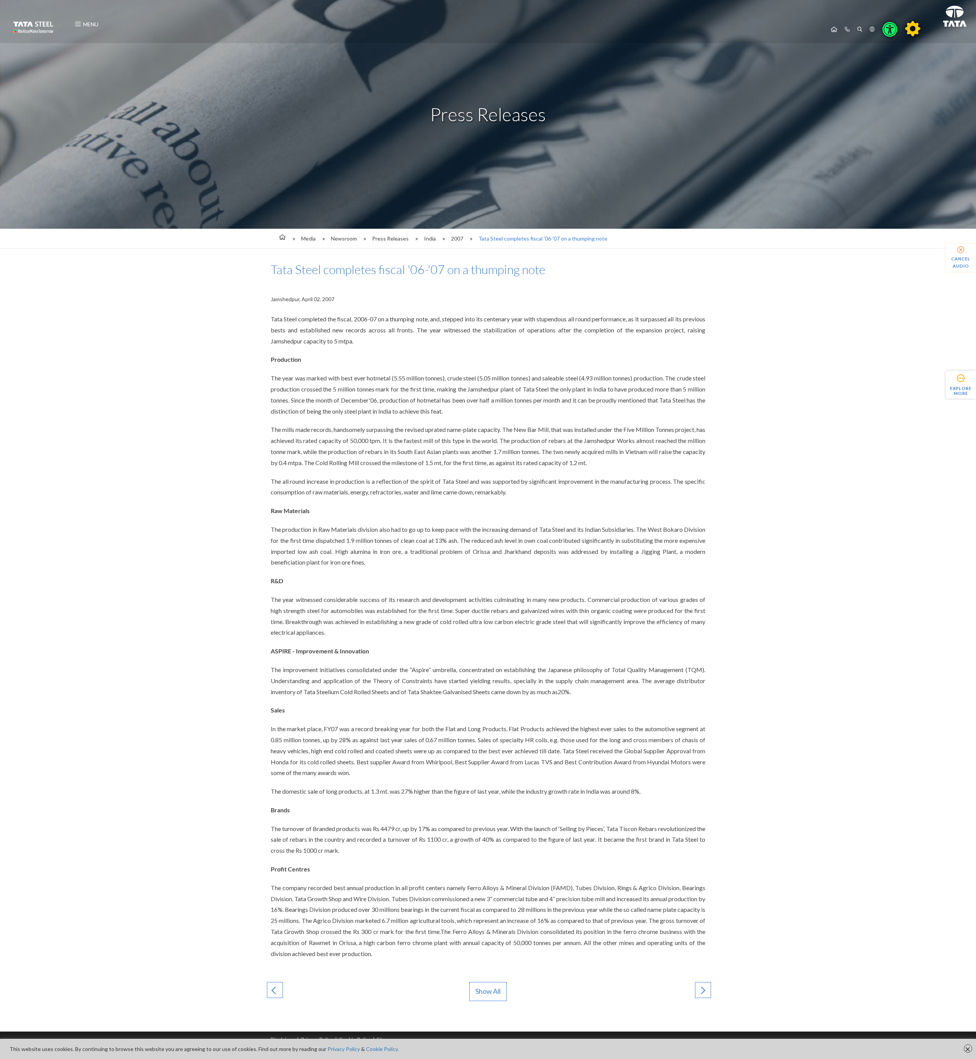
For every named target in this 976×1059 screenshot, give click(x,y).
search (859, 29)
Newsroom (344, 238)
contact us (847, 29)
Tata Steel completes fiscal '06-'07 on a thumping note (542, 238)
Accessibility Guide (912, 28)
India (430, 238)
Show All (488, 991)
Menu (90, 24)
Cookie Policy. (382, 1049)
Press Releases (390, 238)
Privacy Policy (343, 1049)
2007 (457, 238)
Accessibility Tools (889, 29)
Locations (872, 29)
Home (834, 29)
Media (308, 238)
